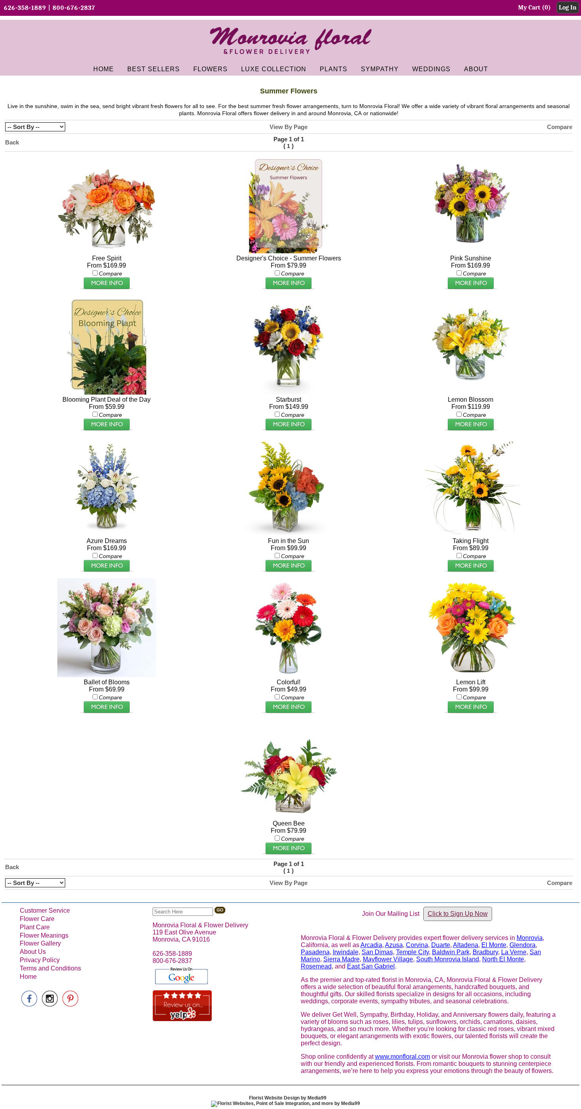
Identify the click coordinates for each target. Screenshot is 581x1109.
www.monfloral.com (402, 1056)
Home (28, 976)
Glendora (522, 945)
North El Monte (503, 959)
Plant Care (35, 927)
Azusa (394, 945)
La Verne (513, 952)
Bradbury (485, 952)
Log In (568, 7)
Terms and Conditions (50, 968)
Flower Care (37, 918)
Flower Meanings (44, 935)
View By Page (288, 126)
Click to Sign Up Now (458, 913)
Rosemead (316, 966)
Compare (559, 126)
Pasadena (315, 952)
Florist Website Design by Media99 (287, 1098)
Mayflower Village (388, 959)
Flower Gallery (40, 943)
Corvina (417, 945)
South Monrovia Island (447, 959)
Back (12, 142)
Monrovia (530, 937)
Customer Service (45, 910)
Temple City (412, 952)
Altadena (465, 945)
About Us (33, 951)
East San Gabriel (371, 966)
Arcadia (371, 945)
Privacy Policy (40, 960)
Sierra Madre (341, 959)
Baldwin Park (451, 952)
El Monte (493, 945)
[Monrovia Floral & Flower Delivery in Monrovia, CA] (291, 57)
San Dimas (377, 952)
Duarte (440, 945)
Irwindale (345, 952)
